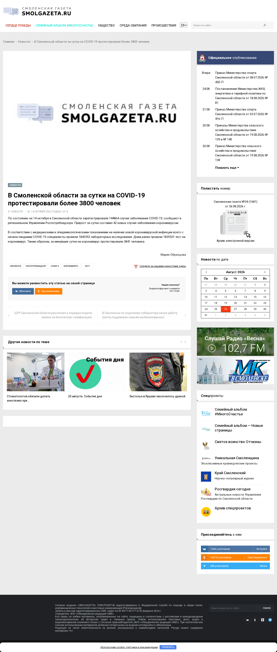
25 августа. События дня (85, 396)
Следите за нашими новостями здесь (163, 266)
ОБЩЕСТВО (106, 25)
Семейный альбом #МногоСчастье (64, 25)
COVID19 (55, 266)
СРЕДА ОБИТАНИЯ (133, 25)
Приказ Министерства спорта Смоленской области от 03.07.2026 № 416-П (241, 114)
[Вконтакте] (247, 619)
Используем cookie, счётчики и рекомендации (129, 647)
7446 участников (238, 549)
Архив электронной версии (235, 241)
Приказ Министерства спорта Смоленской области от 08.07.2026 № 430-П (241, 77)
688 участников (238, 566)
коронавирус (71, 266)
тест (87, 266)
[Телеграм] (270, 619)
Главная (8, 41)
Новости (24, 41)
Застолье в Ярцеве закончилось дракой (157, 396)
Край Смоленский (230, 473)
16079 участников (238, 557)
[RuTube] (262, 619)
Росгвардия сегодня (232, 489)
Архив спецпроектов (233, 508)
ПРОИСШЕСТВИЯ (163, 25)
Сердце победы (18, 25)
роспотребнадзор (36, 266)
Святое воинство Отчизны (238, 442)
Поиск (267, 608)
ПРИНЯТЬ (168, 647)
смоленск (15, 266)
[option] (35, 380)
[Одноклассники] (255, 619)
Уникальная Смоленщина (237, 458)
